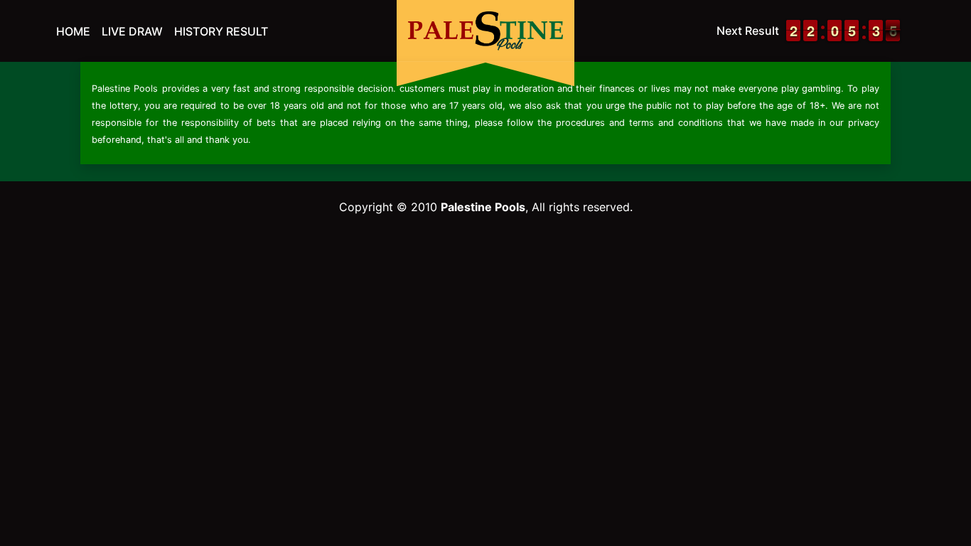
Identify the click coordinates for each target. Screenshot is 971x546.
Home (73, 31)
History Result (221, 31)
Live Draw (132, 31)
